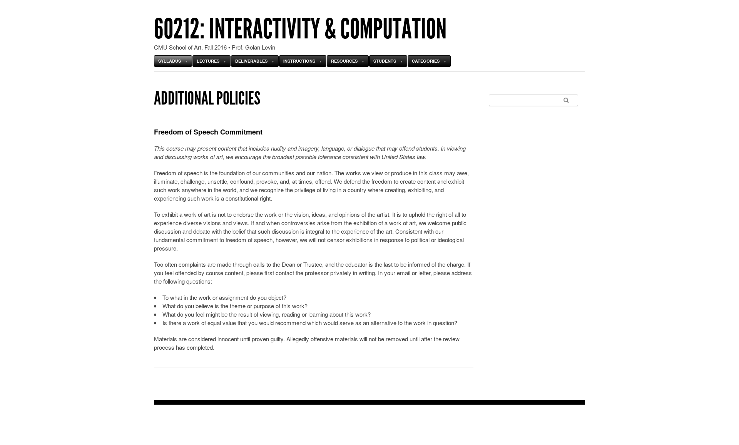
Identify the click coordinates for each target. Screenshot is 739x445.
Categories (426, 61)
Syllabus (169, 61)
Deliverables (251, 61)
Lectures (208, 61)
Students (384, 61)
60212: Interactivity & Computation (300, 29)
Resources (344, 61)
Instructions (299, 61)
